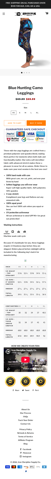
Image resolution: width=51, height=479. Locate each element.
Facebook (26, 449)
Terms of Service (25, 436)
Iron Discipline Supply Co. (29, 462)
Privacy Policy (25, 429)
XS (13, 113)
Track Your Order (25, 420)
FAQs (25, 416)
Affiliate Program (25, 440)
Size (25, 107)
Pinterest (26, 453)
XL (37, 113)
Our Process (25, 413)
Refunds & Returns (25, 433)
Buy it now (36, 123)
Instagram (26, 456)
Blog (25, 443)
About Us (25, 409)
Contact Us (25, 424)
